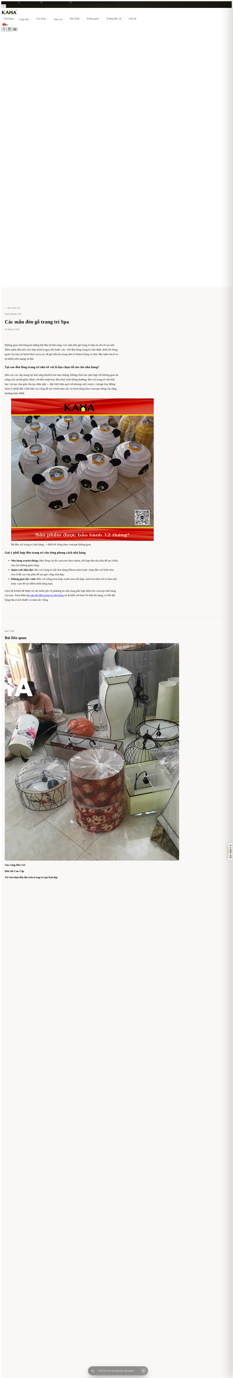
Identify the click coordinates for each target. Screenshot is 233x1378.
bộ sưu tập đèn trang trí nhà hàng (45, 595)
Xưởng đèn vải (113, 18)
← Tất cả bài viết (12, 308)
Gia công (40, 18)
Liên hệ (132, 18)
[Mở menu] (15, 29)
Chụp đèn (24, 19)
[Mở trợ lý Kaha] (144, 1371)
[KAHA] (17, 14)
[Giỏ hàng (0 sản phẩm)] (9, 29)
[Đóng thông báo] (3, 6)
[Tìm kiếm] (4, 29)
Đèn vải (58, 19)
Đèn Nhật (74, 18)
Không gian (93, 18)
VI (7, 25)
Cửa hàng (8, 18)
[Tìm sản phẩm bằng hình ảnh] (93, 1371)
